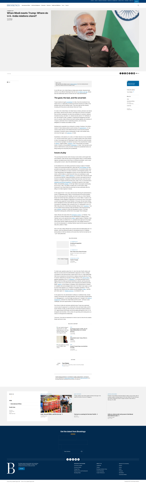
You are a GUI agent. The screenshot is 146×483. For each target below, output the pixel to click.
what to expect (74, 84)
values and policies (84, 378)
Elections (49, 5)
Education (43, 5)
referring (71, 175)
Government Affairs (123, 474)
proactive (86, 206)
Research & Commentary (113, 0)
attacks (57, 143)
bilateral (59, 209)
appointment (83, 128)
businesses (74, 145)
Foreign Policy (129, 109)
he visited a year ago (82, 92)
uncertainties (69, 102)
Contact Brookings (100, 470)
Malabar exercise (69, 290)
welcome (69, 133)
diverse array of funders (69, 378)
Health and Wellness (56, 5)
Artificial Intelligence (35, 5)
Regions (67, 5)
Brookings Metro (77, 472)
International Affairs (26, 5)
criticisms (70, 143)
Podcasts (121, 470)
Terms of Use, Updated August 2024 (27, 481)
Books (120, 469)
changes (66, 183)
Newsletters (121, 0)
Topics (63, 5)
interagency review (76, 214)
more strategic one (84, 167)
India (128, 99)
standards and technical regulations (62, 182)
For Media (126, 0)
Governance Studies (78, 465)
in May (83, 289)
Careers (98, 467)
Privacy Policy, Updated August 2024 (13, 481)
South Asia (129, 105)
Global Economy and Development (81, 470)
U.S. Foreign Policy (130, 103)
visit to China (86, 277)
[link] (16, 404)
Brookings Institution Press (102, 469)
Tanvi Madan (9, 18)
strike (73, 218)
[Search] (138, 5)
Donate (136, 1)
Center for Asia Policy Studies (78, 364)
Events (96, 0)
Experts (92, 0)
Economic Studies (77, 467)
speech (59, 284)
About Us (131, 0)
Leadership (99, 465)
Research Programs (103, 0)
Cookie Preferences (101, 472)
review (62, 175)
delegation (71, 279)
